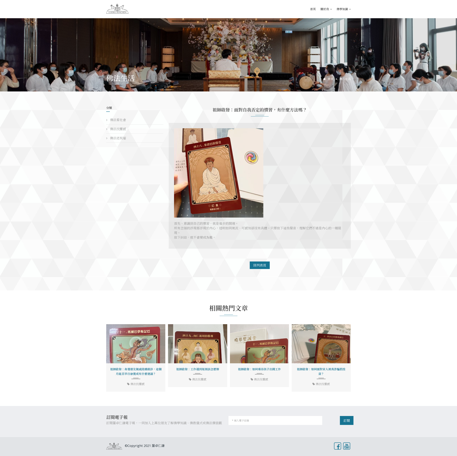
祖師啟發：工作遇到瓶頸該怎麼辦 (197, 369)
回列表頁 (259, 265)
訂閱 (346, 420)
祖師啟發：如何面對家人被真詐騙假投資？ (321, 371)
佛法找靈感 (117, 129)
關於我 (325, 9)
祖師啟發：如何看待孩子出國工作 (259, 369)
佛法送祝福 (117, 138)
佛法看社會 (117, 120)
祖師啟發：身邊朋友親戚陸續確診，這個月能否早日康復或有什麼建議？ (136, 371)
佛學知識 (343, 9)
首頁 (313, 9)
